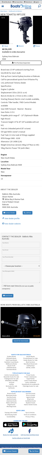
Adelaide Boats (11, 368)
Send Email (8, 296)
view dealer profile (11, 218)
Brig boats (30, 399)
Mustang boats (11, 406)
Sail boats (11, 388)
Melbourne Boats (11, 364)
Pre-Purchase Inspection (22, 63)
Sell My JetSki (30, 368)
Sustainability (11, 417)
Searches (18, 2)
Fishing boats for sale (11, 379)
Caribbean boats (30, 401)
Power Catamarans (30, 377)
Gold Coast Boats (11, 360)
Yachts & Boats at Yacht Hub (21, 438)
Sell (7, 2)
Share (37, 46)
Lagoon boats (30, 397)
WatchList (29, 2)
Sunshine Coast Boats (11, 362)
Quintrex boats (11, 399)
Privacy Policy (30, 417)
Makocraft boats (11, 403)
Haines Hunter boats (30, 405)
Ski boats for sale (11, 386)
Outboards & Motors (15, 11)
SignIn (37, 2)
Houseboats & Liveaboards (30, 384)
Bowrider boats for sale (11, 377)
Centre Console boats (11, 375)
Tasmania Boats (11, 369)
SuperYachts (30, 379)
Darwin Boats (30, 356)
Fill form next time (18, 287)
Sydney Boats (11, 356)
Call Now (34, 451)
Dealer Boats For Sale (30, 360)
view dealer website (12, 223)
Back (6, 46)
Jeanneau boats (11, 401)
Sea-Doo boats (30, 393)
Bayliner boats (30, 403)
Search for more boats (21, 341)
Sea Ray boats (11, 397)
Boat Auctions (30, 362)
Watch (21, 46)
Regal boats (11, 405)
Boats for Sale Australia (10, 435)
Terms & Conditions (30, 415)
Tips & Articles (30, 413)
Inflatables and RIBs (11, 380)
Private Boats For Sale (30, 358)
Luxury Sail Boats (30, 382)
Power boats (30, 375)
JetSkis (11, 384)
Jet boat (11, 382)
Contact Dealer (11, 451)
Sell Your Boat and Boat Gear (30, 435)
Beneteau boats (11, 395)
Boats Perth (11, 366)
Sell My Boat (30, 366)
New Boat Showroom (30, 364)
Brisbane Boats (11, 358)
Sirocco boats (30, 395)
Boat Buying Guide (11, 415)
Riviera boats (11, 393)
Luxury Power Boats (30, 380)
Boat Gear (4, 11)
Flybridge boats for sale (30, 386)
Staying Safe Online (11, 413)
